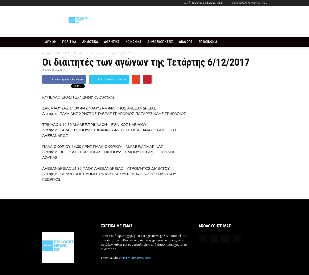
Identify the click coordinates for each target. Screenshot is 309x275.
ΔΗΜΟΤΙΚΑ (90, 42)
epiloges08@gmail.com (135, 258)
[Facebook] (45, 2)
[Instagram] (52, 2)
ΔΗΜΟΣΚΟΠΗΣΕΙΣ (160, 42)
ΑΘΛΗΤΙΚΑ (112, 42)
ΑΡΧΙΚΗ (50, 42)
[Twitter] (59, 2)
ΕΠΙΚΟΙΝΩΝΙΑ (207, 42)
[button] (262, 42)
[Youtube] (66, 2)
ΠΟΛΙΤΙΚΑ (69, 42)
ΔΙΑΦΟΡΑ (186, 42)
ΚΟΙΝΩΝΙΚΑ (133, 42)
